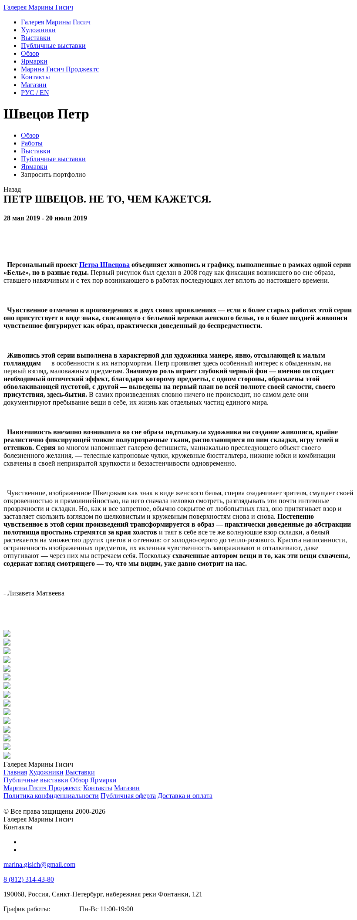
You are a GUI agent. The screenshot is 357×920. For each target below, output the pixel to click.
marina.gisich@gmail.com (39, 864)
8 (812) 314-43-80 (28, 879)
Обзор (30, 135)
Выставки (36, 151)
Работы (32, 143)
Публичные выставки (53, 158)
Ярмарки (34, 166)
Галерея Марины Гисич (38, 7)
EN (35, 92)
